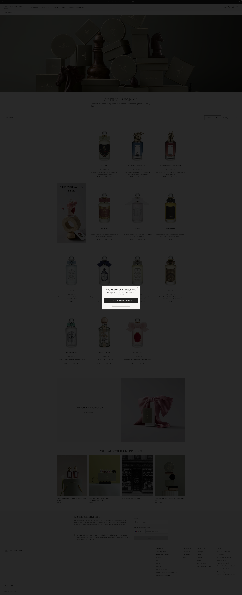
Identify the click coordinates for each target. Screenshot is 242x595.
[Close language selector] (138, 288)
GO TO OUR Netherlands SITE (121, 300)
